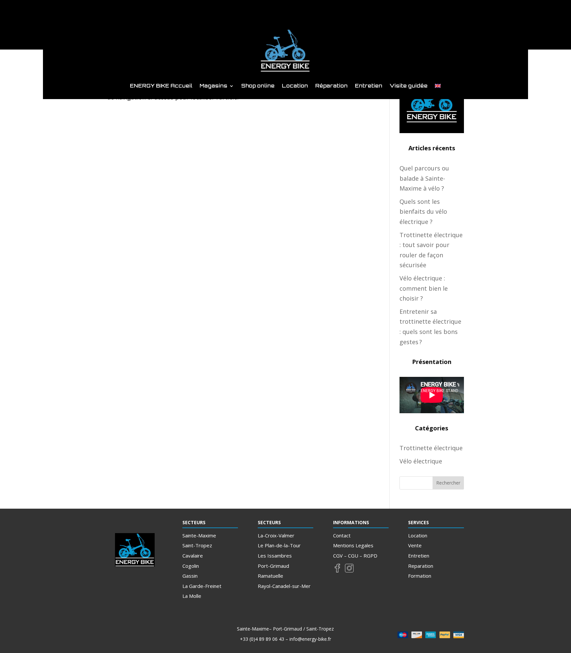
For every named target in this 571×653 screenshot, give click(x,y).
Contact (342, 535)
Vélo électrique (421, 461)
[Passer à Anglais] (438, 87)
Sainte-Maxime (199, 535)
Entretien (368, 86)
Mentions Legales (353, 545)
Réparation (331, 86)
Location (295, 86)
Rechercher (448, 483)
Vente (415, 545)
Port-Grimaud (273, 565)
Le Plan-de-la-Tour (279, 545)
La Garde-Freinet (201, 586)
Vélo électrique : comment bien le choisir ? (424, 288)
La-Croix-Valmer (276, 535)
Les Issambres (275, 555)
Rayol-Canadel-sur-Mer (284, 586)
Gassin (190, 575)
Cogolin (190, 565)
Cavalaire (192, 555)
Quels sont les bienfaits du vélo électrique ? (423, 212)
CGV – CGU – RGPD (355, 555)
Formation (419, 575)
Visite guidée (409, 86)
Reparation (420, 565)
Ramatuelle (270, 575)
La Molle (191, 596)
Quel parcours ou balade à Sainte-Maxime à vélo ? (424, 178)
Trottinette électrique (431, 448)
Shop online (258, 86)
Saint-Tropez (197, 545)
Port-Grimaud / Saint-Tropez (303, 629)
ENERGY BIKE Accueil (161, 86)
